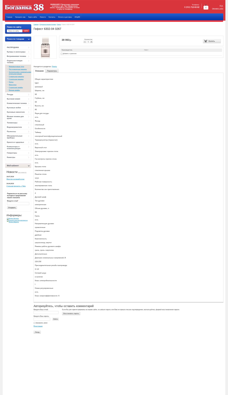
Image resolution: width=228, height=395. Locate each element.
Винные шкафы (14, 90)
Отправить (12, 208)
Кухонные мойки (14, 108)
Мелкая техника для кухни (15, 117)
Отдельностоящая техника (14, 61)
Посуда (10, 94)
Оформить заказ (217, 9)
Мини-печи (12, 85)
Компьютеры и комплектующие (13, 147)
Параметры (52, 71)
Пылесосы (11, 131)
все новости (22, 172)
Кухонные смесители (16, 112)
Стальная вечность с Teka (16, 186)
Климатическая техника (17, 103)
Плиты (11, 82)
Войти (55, 319)
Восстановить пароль (71, 313)
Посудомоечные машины (18, 69)
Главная (36, 24)
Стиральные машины (16, 76)
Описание (39, 71)
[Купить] (212, 41)
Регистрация (38, 326)
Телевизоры (12, 123)
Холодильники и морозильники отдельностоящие (20, 73)
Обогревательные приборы (14, 137)
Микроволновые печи (16, 66)
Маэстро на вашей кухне (15, 179)
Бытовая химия (13, 99)
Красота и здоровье (15, 142)
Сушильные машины (16, 79)
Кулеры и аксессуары (16, 52)
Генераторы (12, 153)
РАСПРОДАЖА (13, 47)
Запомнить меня (41, 323)
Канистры (11, 157)
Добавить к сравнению (69, 53)
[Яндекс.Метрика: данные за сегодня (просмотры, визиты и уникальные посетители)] (13, 219)
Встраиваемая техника (16, 56)
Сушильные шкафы (16, 87)
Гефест (146, 50)
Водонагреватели (14, 127)
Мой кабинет (13, 166)
